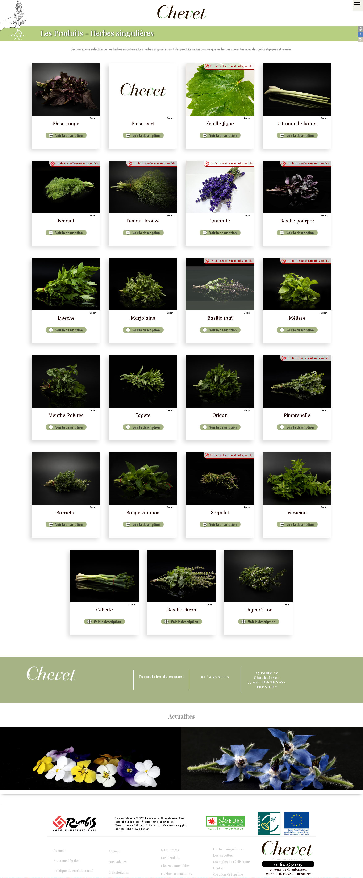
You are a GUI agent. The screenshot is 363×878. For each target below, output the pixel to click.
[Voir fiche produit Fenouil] (66, 187)
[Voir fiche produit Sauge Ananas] (143, 478)
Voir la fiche (54, 134)
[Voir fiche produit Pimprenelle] (297, 381)
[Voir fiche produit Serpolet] (220, 478)
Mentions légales (66, 860)
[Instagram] (360, 39)
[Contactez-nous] (360, 29)
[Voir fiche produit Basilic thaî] (220, 284)
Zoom (93, 118)
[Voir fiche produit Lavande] (220, 187)
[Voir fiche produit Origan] (220, 381)
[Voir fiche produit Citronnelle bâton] (297, 89)
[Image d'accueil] (272, 758)
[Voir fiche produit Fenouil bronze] (143, 187)
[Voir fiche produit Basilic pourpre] (297, 187)
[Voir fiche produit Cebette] (104, 576)
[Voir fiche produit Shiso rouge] (66, 89)
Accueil (59, 850)
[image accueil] (91, 758)
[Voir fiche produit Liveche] (66, 284)
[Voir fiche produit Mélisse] (297, 284)
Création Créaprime (228, 874)
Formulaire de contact (161, 676)
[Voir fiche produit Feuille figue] (220, 89)
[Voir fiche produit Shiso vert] (143, 89)
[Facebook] (360, 34)
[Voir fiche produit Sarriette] (66, 478)
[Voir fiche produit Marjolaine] (143, 284)
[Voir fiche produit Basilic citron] (181, 576)
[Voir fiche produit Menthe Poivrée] (66, 381)
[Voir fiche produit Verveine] (297, 478)
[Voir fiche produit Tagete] (143, 381)
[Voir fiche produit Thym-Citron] (258, 576)
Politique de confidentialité (73, 870)
